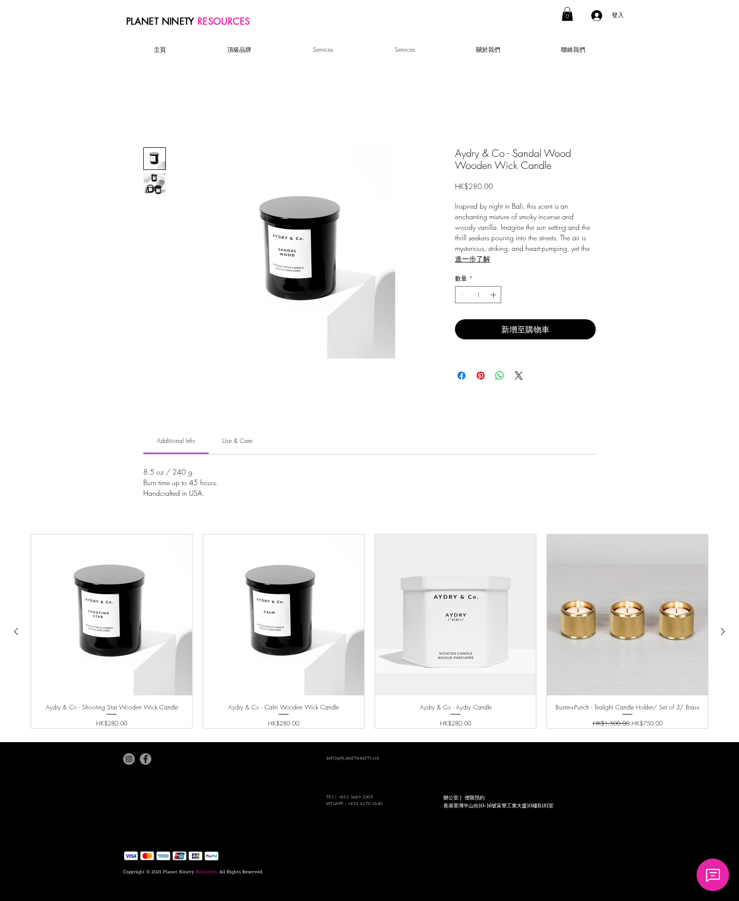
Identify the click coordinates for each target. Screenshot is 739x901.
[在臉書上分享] (461, 376)
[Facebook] (145, 759)
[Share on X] (519, 376)
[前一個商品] (16, 631)
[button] (567, 14)
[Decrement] (462, 295)
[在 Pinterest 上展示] (481, 376)
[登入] (597, 15)
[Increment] (494, 295)
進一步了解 (472, 258)
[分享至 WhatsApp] (500, 376)
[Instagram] (129, 759)
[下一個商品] (723, 631)
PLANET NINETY (162, 21)
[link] (176, 440)
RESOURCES (224, 21)
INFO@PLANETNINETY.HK (352, 758)
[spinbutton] (478, 295)
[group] (369, 631)
